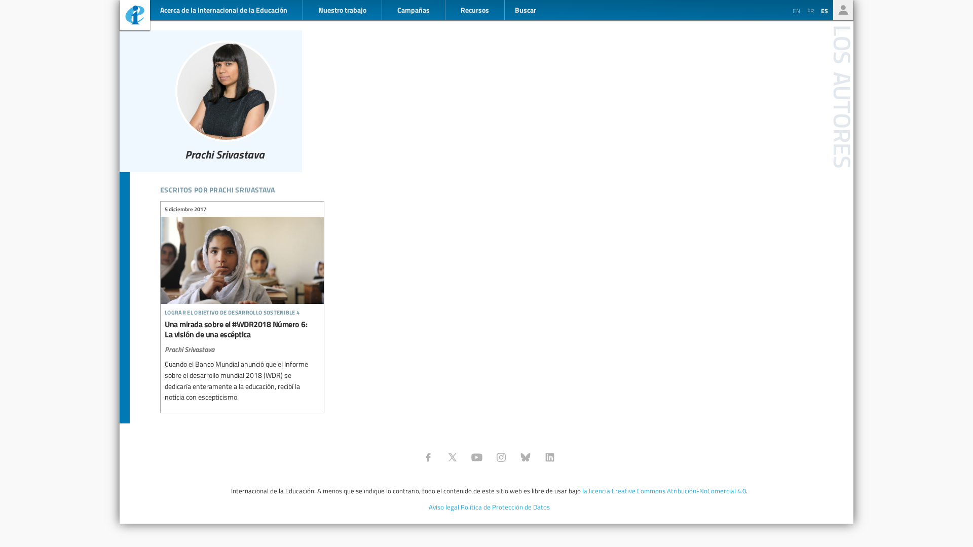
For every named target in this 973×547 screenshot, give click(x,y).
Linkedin (550, 457)
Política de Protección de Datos (505, 507)
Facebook (428, 457)
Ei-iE (135, 16)
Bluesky (525, 457)
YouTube (477, 457)
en (796, 11)
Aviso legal (444, 507)
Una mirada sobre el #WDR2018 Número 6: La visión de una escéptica (242, 305)
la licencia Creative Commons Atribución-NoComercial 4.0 (664, 490)
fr (810, 11)
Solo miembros (843, 10)
